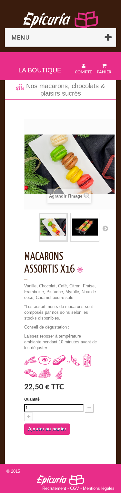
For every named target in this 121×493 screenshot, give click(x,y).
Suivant (105, 228)
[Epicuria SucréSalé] (60, 19)
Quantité (32, 399)
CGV (74, 488)
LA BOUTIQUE (39, 70)
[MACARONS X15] (53, 227)
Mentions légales (99, 488)
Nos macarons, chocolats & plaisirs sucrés (64, 89)
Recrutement (54, 488)
